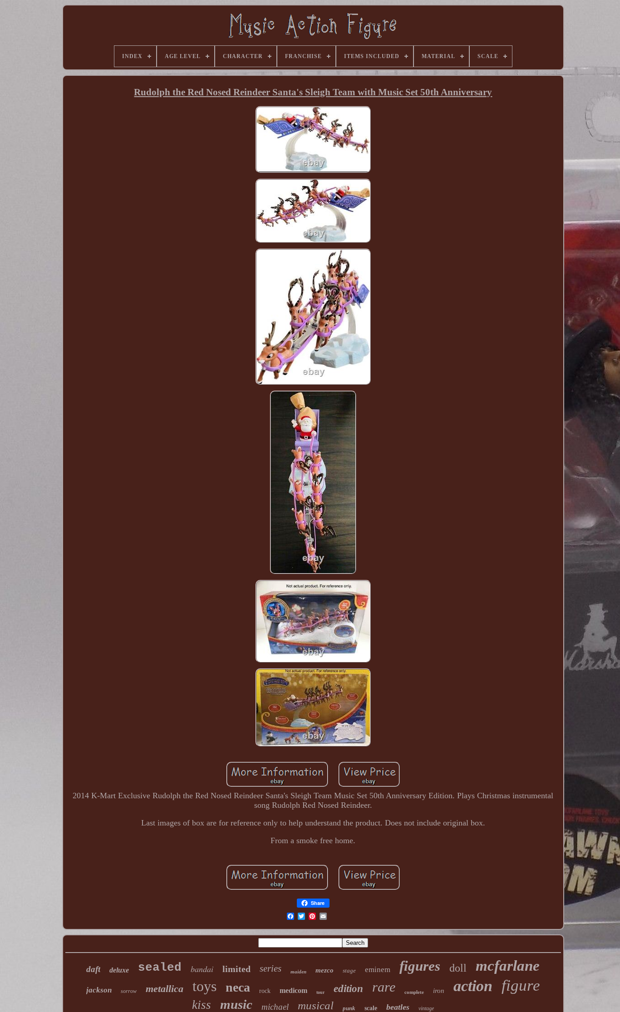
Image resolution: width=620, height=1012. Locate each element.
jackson (99, 990)
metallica (164, 988)
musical (316, 1005)
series (270, 968)
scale (370, 1008)
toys (204, 986)
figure (521, 985)
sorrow (129, 991)
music (236, 1004)
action (472, 986)
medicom (293, 990)
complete (414, 992)
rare (383, 986)
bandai (202, 968)
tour (320, 992)
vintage (426, 1008)
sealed (160, 967)
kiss (201, 1005)
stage (349, 970)
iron (438, 990)
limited (236, 969)
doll (458, 968)
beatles (397, 1007)
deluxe (119, 970)
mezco (324, 970)
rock (265, 990)
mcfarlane (508, 966)
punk (349, 1008)
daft (93, 969)
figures (419, 966)
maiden (298, 971)
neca (238, 987)
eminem (377, 969)
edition (348, 988)
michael (275, 1007)
